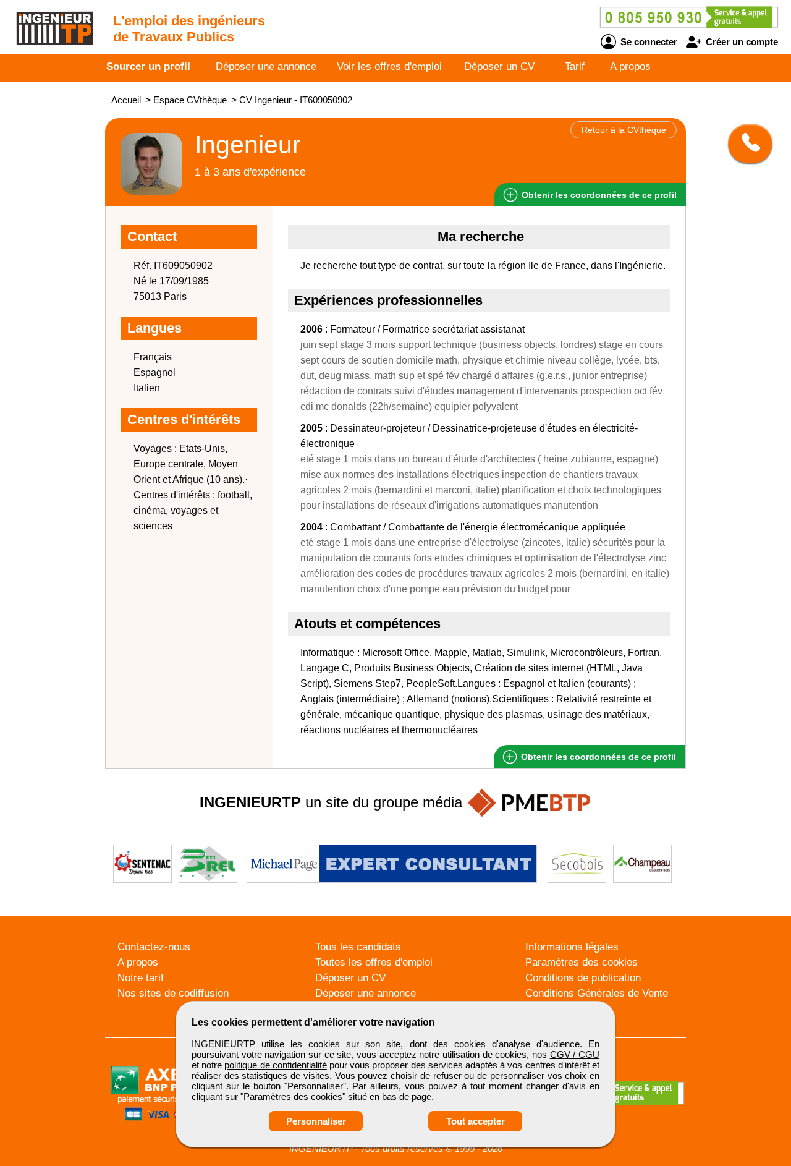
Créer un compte (740, 41)
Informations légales (572, 947)
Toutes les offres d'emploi (374, 962)
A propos (630, 66)
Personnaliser (316, 1121)
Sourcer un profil (148, 66)
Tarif (575, 66)
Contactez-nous (153, 947)
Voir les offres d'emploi (389, 66)
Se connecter (647, 41)
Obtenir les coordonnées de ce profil (597, 757)
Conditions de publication (583, 978)
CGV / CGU (574, 1054)
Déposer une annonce (266, 66)
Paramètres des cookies (581, 962)
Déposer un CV (499, 66)
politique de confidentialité (275, 1065)
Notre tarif (140, 978)
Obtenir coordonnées (598, 195)
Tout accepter (475, 1121)
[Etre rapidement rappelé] (745, 143)
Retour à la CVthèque (624, 130)
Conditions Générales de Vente (596, 993)
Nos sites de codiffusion (173, 993)
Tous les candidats (358, 947)
